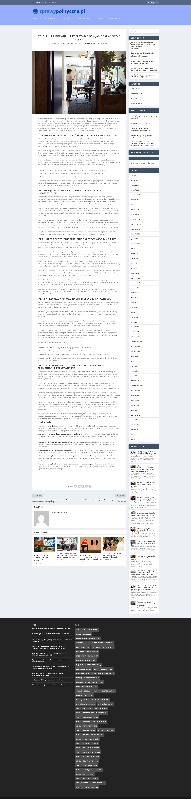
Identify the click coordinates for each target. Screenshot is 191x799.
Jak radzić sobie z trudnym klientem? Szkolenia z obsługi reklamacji (113, 555)
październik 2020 (136, 342)
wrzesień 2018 (135, 395)
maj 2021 (134, 307)
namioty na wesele (83, 669)
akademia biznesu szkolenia (87, 630)
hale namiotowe (82, 647)
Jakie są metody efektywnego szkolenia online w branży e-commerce (52, 640)
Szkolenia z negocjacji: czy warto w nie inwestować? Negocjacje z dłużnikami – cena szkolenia (73, 426)
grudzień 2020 (135, 332)
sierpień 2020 (135, 351)
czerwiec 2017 (135, 415)
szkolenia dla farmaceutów (87, 717)
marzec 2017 (135, 430)
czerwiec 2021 (135, 302)
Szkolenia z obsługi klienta (87, 743)
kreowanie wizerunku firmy (87, 656)
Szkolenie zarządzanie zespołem (88, 770)
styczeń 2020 (135, 381)
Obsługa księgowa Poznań (86, 691)
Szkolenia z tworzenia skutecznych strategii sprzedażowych (61, 434)
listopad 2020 (135, 337)
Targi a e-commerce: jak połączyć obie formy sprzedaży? (142, 484)
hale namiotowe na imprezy (102, 647)
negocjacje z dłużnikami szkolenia (89, 682)
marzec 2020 (135, 371)
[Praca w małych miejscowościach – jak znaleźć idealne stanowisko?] (90, 545)
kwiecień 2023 (135, 195)
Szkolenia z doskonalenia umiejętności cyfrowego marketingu (61, 442)
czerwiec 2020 (135, 361)
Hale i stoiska (69, 18)
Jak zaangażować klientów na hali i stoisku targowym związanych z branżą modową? (143, 453)
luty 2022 (134, 263)
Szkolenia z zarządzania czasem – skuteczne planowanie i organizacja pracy (66, 464)
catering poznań (83, 643)
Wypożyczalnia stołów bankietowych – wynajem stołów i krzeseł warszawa (51, 661)
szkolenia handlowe (106, 730)
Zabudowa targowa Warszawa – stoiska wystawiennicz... (60, 2)
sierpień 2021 (135, 293)
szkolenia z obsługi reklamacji (88, 752)
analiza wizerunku (83, 634)
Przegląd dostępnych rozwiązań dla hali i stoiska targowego (143, 76)
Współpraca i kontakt (50, 18)
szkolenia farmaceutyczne (86, 726)
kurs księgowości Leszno (86, 660)
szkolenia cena (101, 708)
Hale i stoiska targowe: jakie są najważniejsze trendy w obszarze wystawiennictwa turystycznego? (142, 143)
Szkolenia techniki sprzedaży (87, 739)
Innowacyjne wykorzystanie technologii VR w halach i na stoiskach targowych (144, 116)
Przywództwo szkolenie (85, 704)
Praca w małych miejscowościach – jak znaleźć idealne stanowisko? (90, 557)
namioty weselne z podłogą (103, 673)
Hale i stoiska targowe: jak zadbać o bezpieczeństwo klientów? (143, 543)
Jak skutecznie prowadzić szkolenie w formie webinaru (51, 628)
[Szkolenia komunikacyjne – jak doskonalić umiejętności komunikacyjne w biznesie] (67, 544)
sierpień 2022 (135, 234)
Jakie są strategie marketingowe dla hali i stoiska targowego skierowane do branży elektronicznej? (49, 647)
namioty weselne (83, 673)
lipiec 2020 (134, 356)
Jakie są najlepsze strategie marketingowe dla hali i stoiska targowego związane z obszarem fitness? (143, 588)
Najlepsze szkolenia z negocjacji (88, 665)
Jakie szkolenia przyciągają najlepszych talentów (57, 450)
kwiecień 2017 (135, 425)
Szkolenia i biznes (114, 18)
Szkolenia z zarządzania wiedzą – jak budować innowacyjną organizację (48, 674)
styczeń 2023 (135, 209)
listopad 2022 (135, 219)
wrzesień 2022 (135, 229)
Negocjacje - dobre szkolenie (87, 678)
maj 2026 (134, 175)
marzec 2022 (135, 258)
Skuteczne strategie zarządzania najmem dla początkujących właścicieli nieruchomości (142, 55)
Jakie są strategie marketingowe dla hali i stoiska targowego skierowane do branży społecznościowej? (142, 468)
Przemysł (100, 18)
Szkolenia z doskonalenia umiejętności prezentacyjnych (141, 129)
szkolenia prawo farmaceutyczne (89, 735)
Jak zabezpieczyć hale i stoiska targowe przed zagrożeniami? (141, 136)
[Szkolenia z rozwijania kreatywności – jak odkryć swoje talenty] (79, 82)
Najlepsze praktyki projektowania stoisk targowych (50, 680)
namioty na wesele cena (103, 669)
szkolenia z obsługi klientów (87, 748)
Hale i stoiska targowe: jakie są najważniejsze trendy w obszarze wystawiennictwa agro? (144, 513)
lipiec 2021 (134, 298)
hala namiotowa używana (102, 643)
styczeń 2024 (135, 190)
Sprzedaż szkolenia (105, 704)
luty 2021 (134, 322)
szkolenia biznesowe (84, 708)
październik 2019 (136, 386)
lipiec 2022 (134, 239)
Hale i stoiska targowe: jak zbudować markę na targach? (143, 558)
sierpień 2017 (135, 405)
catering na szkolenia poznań (88, 638)
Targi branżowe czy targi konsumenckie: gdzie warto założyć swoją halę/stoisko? (143, 499)
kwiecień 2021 (135, 312)
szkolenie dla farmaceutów (87, 761)
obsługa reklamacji (107, 691)
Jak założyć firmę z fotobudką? (141, 123)
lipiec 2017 (134, 410)
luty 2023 (134, 205)
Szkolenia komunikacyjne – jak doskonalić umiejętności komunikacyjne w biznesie (67, 555)
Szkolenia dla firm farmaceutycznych (91, 722)
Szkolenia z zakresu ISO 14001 (87, 757)
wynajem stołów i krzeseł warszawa (90, 783)
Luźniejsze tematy (85, 18)
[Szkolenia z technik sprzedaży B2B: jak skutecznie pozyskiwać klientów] (44, 544)
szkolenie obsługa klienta (86, 765)
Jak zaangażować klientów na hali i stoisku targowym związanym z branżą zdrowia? (50, 667)
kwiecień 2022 (135, 253)
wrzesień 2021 (135, 288)
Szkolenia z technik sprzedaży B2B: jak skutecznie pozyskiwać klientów (42, 558)
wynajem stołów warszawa (87, 787)
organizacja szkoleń (84, 695)
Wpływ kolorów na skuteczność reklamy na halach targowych (142, 530)
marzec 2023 (135, 200)
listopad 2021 (135, 278)
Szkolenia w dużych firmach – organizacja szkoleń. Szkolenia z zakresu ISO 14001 (49, 654)
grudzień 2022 (135, 214)
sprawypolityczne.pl (67, 43)
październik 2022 (136, 224)
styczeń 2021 (135, 327)
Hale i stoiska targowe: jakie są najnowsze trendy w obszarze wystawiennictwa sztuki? (144, 572)
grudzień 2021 (135, 273)
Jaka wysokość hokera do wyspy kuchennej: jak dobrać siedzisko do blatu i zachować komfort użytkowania (143, 45)
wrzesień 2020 (135, 346)
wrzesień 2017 (135, 400)
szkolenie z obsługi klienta (87, 778)
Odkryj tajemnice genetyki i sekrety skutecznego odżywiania (143, 62)
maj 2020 (134, 366)
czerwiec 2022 (135, 244)
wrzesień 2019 (135, 390)
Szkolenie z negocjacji (85, 774)
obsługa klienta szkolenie (86, 687)
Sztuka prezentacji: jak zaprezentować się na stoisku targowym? (50, 634)
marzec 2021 (135, 317)
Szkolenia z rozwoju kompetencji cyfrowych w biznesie (51, 685)
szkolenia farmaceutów (85, 730)
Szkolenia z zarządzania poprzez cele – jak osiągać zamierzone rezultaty (65, 456)
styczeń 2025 (135, 180)
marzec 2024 (135, 185)
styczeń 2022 (135, 268)
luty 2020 (134, 376)
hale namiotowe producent (87, 652)
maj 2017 (134, 420)
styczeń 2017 (135, 439)
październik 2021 (136, 283)
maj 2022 (134, 249)
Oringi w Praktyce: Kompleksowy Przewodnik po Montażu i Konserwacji (144, 69)
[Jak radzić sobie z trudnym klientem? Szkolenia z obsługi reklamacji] (113, 544)
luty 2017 (134, 435)
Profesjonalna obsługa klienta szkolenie (92, 700)
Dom (35, 18)
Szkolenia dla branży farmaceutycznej (91, 713)
